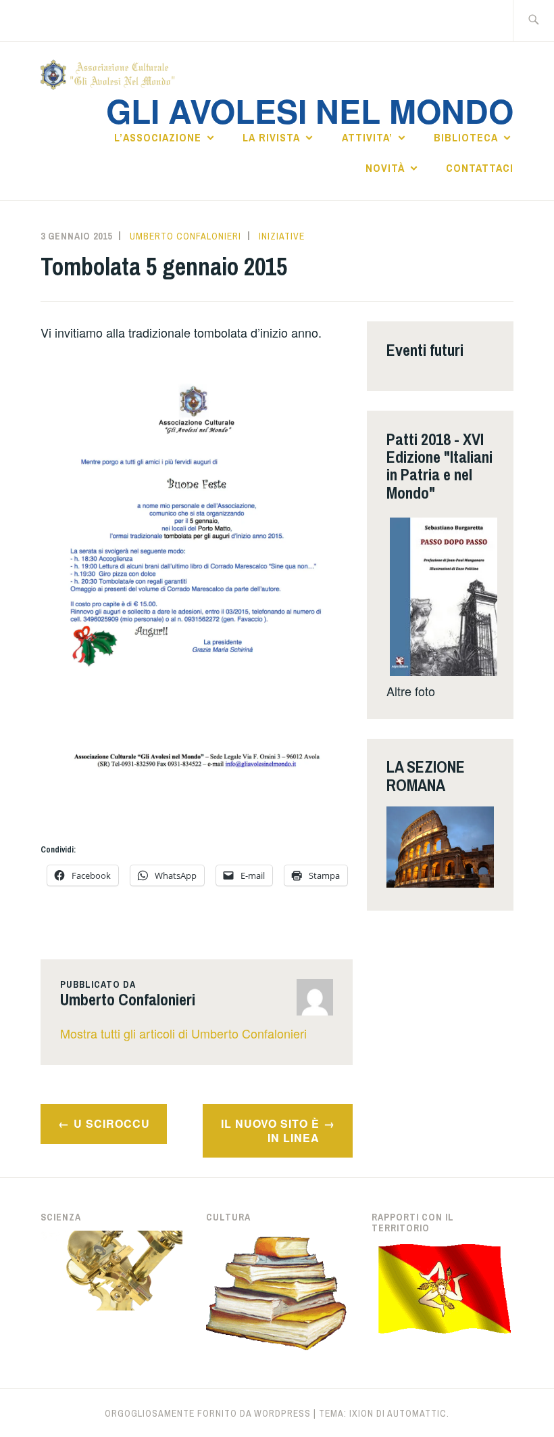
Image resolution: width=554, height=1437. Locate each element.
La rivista (271, 137)
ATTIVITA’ (367, 137)
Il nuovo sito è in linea (270, 1130)
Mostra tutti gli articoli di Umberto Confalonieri (183, 1033)
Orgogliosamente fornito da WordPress (208, 1413)
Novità (385, 167)
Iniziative (282, 236)
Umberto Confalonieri (185, 236)
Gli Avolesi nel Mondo (309, 110)
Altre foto (410, 691)
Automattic (417, 1413)
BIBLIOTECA (466, 137)
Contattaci (479, 167)
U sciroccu (112, 1123)
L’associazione (157, 137)
